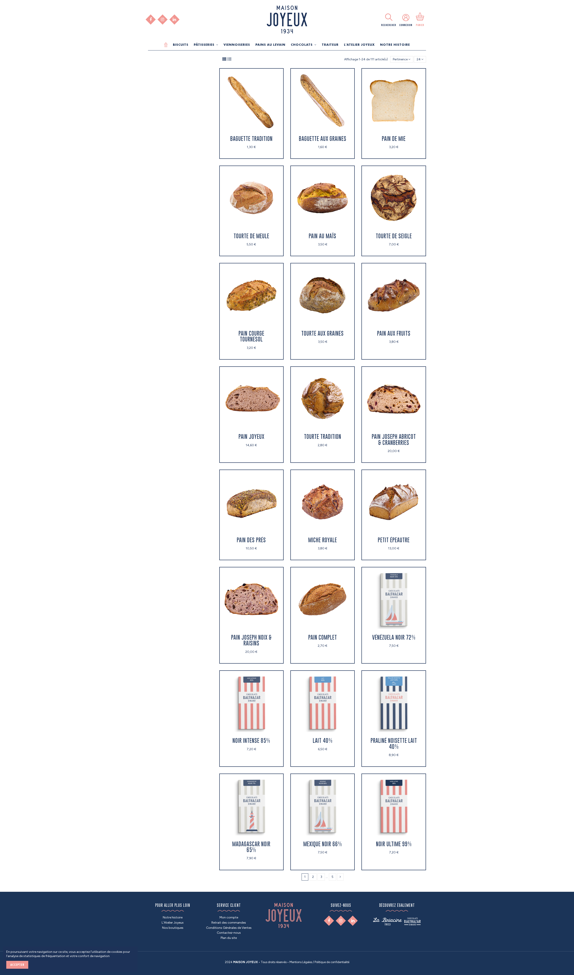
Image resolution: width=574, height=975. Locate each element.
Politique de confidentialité (332, 962)
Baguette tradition (251, 138)
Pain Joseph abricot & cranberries (394, 439)
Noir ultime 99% (394, 844)
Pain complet (322, 637)
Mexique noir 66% (322, 844)
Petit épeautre (394, 540)
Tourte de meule (251, 236)
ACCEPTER (17, 964)
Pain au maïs (322, 236)
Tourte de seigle (394, 236)
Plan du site (229, 938)
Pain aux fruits (394, 333)
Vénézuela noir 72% (393, 637)
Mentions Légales (300, 962)
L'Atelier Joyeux (173, 923)
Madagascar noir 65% (251, 847)
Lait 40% (323, 740)
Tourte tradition (322, 436)
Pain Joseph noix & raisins (251, 640)
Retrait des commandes (228, 923)
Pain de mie (394, 138)
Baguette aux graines (322, 138)
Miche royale (322, 540)
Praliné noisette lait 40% (394, 743)
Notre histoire (173, 917)
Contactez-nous (229, 933)
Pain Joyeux (251, 436)
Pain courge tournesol (251, 336)
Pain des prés (251, 540)
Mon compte (229, 917)
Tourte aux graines (322, 333)
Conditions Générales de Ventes (229, 928)
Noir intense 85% (251, 740)
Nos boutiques (172, 928)
